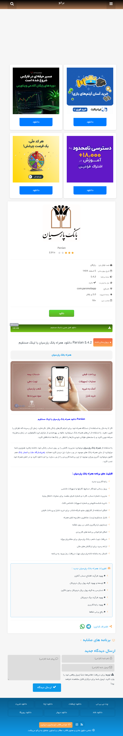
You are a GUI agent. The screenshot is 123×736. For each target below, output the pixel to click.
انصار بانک (23, 452)
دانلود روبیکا (25, 712)
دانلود (90, 122)
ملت (32, 452)
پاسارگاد (38, 452)
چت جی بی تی (102, 704)
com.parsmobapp (86, 288)
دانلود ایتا (48, 704)
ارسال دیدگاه (44, 687)
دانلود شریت (21, 704)
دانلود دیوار (61, 712)
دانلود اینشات (75, 704)
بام (43, 452)
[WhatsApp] (82, 626)
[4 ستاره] (62, 252)
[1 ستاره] (72, 252)
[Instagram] (77, 724)
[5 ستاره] (59, 252)
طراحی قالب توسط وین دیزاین (54, 725)
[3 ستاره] (66, 252)
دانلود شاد (97, 712)
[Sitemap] (82, 724)
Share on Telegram (88, 626)
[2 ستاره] (69, 252)
